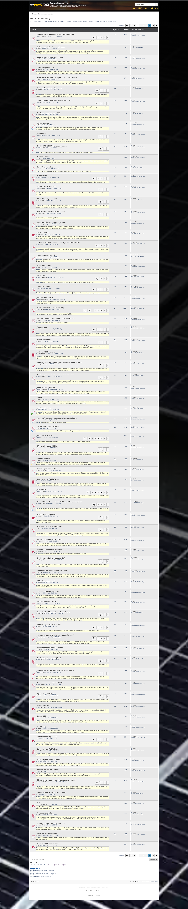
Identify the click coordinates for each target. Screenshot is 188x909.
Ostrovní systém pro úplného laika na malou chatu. (56, 34)
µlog (156, 8)
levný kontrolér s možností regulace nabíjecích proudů (57, 78)
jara (41, 437)
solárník (135, 318)
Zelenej (40, 649)
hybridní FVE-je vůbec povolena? (49, 759)
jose (134, 175)
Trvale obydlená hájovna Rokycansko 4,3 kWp (54, 100)
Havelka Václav (44, 782)
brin (41, 771)
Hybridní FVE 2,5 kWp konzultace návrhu (52, 146)
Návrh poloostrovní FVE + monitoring (50, 308)
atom (134, 726)
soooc (39, 835)
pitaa (39, 115)
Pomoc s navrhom (43, 157)
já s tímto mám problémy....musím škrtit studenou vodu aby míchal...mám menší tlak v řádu (68, 282)
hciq (39, 79)
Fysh (39, 125)
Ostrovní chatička (43, 458)
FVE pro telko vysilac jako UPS (48, 427)
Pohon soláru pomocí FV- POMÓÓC (50, 683)
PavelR (135, 326)
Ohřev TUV (41, 276)
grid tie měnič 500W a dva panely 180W (51, 222)
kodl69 (134, 100)
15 (153, 25)
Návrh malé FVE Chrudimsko (47, 844)
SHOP (140, 8)
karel (41, 102)
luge (134, 802)
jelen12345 (43, 277)
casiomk (42, 491)
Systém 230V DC (43, 706)
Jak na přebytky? (43, 232)
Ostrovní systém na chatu (46, 469)
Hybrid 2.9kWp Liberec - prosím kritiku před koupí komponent (59, 502)
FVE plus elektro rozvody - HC (48, 591)
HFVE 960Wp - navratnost (46, 514)
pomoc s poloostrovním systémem (49, 539)
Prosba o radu (42, 327)
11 (140, 25)
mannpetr (41, 234)
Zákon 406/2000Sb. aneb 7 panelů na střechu (53, 612)
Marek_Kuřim (42, 613)
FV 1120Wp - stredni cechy (46, 581)
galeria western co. (44, 408)
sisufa (42, 672)
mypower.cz (136, 362)
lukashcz (42, 376)
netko (39, 815)
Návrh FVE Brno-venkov (45, 693)
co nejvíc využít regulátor (46, 186)
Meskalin (42, 188)
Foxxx (39, 695)
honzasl (135, 211)
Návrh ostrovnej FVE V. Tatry (47, 749)
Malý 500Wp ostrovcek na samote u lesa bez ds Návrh (57, 418)
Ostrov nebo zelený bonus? (47, 736)
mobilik (134, 265)
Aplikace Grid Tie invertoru (47, 352)
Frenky (135, 489)
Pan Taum (135, 286)
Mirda (39, 718)
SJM (134, 682)
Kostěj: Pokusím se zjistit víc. (49, 218)
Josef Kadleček (42, 354)
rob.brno (40, 572)
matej (134, 670)
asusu (39, 728)
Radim (42, 685)
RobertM (135, 351)
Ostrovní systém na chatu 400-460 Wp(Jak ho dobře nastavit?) (60, 362)
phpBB (88, 887)
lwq (39, 428)
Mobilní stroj (41, 726)
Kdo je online (34, 863)
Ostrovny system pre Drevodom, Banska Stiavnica (55, 670)
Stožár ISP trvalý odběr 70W (47, 833)
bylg (39, 59)
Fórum (134, 8)
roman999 (43, 707)
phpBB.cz (98, 890)
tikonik (134, 186)
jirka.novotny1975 (43, 804)
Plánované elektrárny (40, 18)
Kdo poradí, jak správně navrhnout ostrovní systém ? (56, 780)
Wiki (152, 8)
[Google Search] (156, 4)
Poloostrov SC (42, 176)
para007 (40, 825)
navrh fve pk (41, 489)
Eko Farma (43, 329)
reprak (42, 309)
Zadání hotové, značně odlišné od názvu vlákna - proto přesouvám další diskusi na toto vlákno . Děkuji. (70, 631)
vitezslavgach (42, 200)
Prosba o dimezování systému (48, 769)
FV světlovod (41, 133)
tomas (134, 705)
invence (40, 89)
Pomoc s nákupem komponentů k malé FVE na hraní (56, 318)
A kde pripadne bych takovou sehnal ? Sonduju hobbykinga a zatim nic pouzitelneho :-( (64, 431)
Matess (40, 448)
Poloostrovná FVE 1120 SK (46, 601)
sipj (133, 759)
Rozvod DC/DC (42, 716)
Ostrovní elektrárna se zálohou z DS (50, 57)
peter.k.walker (44, 299)
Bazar (145, 8)
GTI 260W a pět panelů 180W (47, 199)
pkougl (134, 792)
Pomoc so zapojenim (44, 813)
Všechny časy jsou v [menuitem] (149, 881)
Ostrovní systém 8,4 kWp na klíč (48, 624)
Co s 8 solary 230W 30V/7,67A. (48, 479)
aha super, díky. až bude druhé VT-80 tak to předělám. (56, 314)
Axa (39, 528)
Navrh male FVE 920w (45, 435)
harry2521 (41, 364)
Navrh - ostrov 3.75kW (45, 297)
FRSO (134, 34)
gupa (134, 539)
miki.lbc (42, 504)
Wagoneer (135, 254)
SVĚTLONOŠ (42, 470)
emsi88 (135, 198)
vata (134, 232)
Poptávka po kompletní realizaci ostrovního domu (55, 375)
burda (39, 460)
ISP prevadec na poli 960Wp (47, 446)
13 (146, 25)
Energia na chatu (43, 123)
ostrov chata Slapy (44, 265)
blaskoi (40, 751)
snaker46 (40, 541)
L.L (39, 481)
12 (143, 25)
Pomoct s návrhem (43, 339)
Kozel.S (135, 122)
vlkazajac (135, 407)
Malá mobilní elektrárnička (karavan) (50, 88)
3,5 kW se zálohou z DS (45, 67)
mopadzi (135, 275)
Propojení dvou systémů (46, 255)
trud (39, 158)
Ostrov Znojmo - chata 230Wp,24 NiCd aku (52, 570)
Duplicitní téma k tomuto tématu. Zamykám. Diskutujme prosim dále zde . (65, 554)
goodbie (135, 557)
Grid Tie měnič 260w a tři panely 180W (51, 211)
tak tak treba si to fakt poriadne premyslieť (54, 422)
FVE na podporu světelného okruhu (50, 647)
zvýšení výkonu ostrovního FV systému (51, 792)
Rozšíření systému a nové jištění (49, 658)
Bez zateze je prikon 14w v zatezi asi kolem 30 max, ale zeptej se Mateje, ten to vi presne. (65, 442)
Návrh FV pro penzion (45, 167)
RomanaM (43, 36)
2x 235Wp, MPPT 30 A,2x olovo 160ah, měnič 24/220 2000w (58, 243)
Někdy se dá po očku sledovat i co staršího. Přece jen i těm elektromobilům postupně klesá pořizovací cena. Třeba (72, 182)
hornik (40, 69)
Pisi (134, 657)
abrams (135, 156)
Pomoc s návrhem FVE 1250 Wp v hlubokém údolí (55, 635)
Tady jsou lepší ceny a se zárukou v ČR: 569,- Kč (55, 322)
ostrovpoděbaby (42, 560)
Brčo (39, 48)
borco (39, 593)
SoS (38, 803)
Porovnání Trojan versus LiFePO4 (49, 527)
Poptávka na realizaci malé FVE (48, 113)
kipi (39, 794)
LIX (133, 46)
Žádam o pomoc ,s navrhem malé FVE (51, 823)
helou (39, 399)
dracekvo (40, 341)
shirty (134, 468)
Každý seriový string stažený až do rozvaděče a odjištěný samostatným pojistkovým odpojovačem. (71, 293)
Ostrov (39, 397)
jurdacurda (43, 389)
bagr (39, 267)
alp (41, 177)
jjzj (41, 244)
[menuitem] (41, 14)
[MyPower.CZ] (39, 5)
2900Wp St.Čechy (43, 286)
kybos (134, 647)
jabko (41, 603)
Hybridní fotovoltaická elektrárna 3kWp (51, 558)
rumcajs (42, 637)
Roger (134, 445)
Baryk (42, 659)
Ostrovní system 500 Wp (46, 387)
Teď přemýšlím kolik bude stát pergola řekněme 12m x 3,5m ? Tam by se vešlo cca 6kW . (65, 171)
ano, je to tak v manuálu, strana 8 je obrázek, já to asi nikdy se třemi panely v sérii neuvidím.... (68, 152)
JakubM (42, 148)
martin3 (40, 320)
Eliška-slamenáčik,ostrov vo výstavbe (51, 47)
